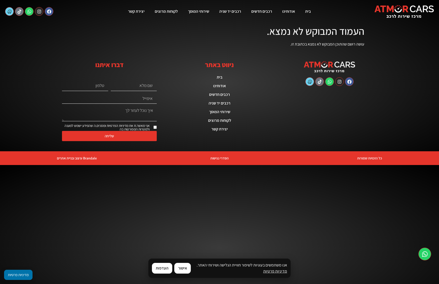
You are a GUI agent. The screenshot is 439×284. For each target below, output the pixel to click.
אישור (182, 268)
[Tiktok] (19, 11)
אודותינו (288, 11)
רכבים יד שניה (230, 11)
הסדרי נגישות (219, 158)
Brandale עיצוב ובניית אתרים (77, 158)
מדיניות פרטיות (275, 271)
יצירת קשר (136, 11)
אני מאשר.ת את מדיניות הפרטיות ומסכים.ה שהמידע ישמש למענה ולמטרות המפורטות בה (107, 127)
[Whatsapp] (29, 11)
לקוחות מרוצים (166, 11)
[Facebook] (49, 11)
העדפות (162, 268)
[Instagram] (39, 11)
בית (308, 11)
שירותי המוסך (198, 11)
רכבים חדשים (261, 11)
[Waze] (9, 11)
